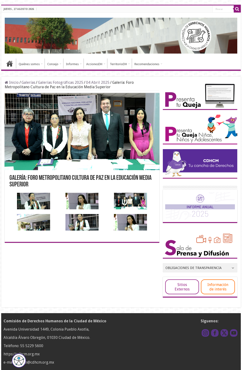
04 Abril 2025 (97, 82)
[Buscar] (237, 9)
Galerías (28, 82)
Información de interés (217, 286)
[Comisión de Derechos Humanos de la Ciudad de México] (121, 35)
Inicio (10, 63)
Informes (72, 64)
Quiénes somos (29, 64)
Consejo (52, 64)
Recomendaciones (146, 64)
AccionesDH (94, 64)
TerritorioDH (118, 64)
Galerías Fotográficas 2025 (60, 82)
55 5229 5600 (31, 346)
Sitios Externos (182, 286)
